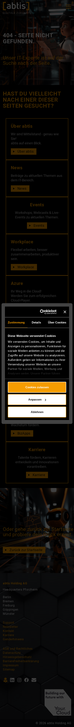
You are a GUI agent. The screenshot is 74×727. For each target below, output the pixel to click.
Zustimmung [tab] (16, 322)
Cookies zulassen (37, 387)
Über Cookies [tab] (57, 322)
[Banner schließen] (65, 312)
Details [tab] (36, 322)
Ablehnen (37, 411)
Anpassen (35, 399)
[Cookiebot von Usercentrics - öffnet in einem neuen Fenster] (42, 311)
